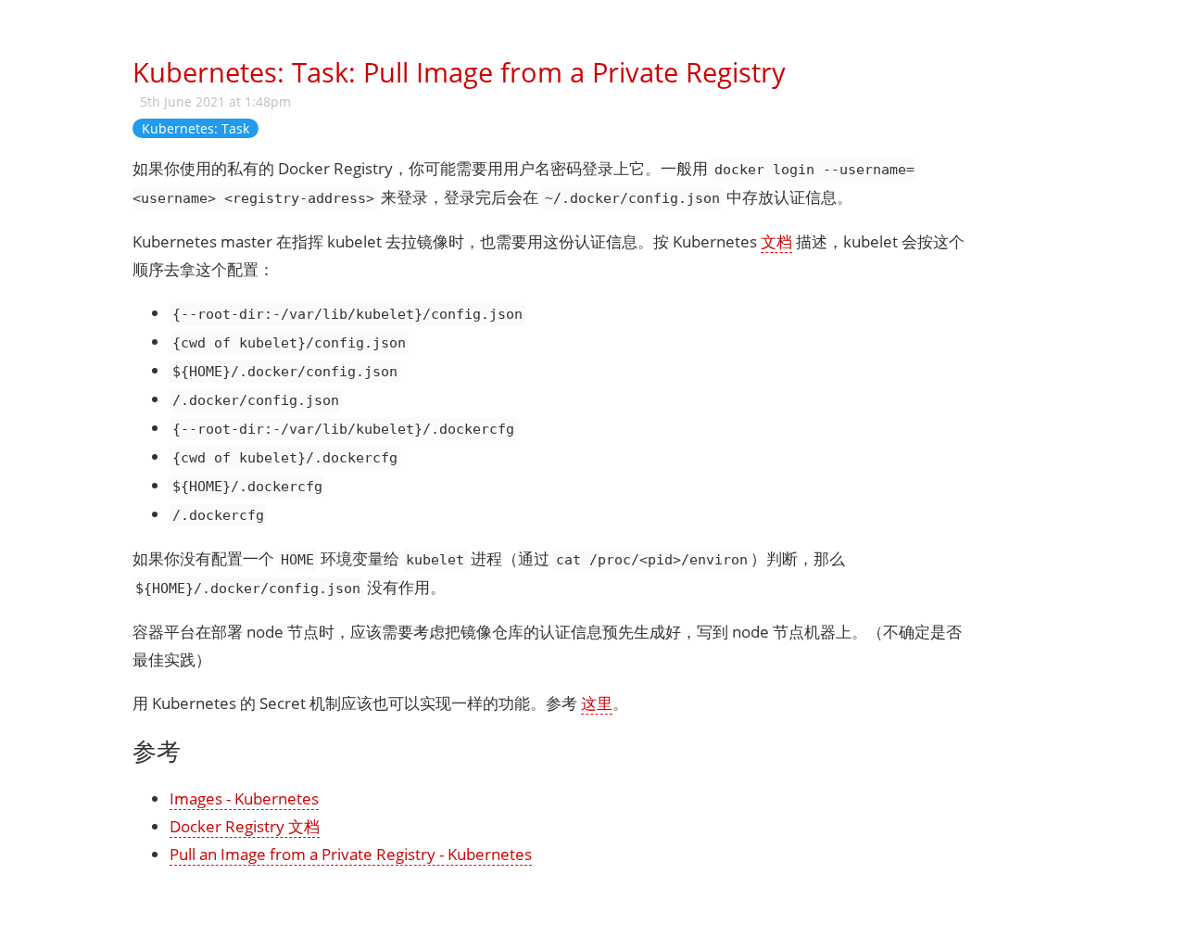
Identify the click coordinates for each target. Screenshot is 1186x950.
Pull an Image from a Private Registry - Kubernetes (351, 854)
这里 (596, 703)
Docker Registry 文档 (245, 826)
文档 (776, 241)
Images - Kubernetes (244, 798)
